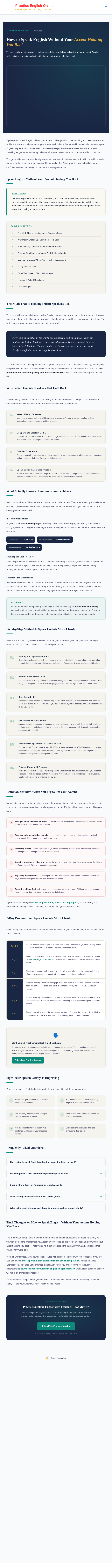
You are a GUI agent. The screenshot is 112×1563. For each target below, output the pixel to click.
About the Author (56, 1358)
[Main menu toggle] (106, 7)
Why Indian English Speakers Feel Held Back (38, 240)
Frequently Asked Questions (31, 280)
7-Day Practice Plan (27, 267)
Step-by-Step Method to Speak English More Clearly (42, 253)
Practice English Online (34, 5)
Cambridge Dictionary (41, 959)
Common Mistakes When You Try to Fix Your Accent (42, 260)
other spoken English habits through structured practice (50, 1261)
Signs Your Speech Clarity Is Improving (36, 273)
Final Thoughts (25, 287)
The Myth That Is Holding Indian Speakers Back (40, 233)
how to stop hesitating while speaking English (54, 902)
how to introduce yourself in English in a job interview (47, 1269)
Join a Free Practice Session (28, 1060)
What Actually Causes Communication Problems (40, 246)
